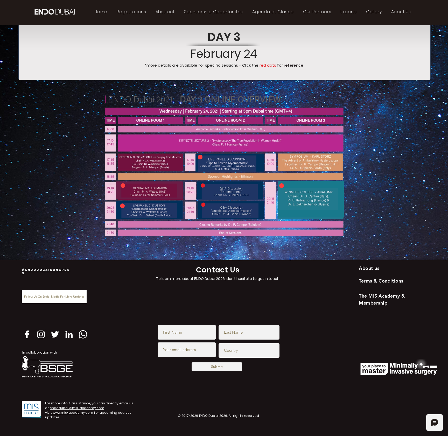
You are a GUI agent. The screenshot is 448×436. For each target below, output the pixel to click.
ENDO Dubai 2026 (213, 415)
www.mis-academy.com (72, 412)
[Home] (123, 185)
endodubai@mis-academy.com (77, 408)
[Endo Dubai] (41, 334)
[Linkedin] (69, 334)
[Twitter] (55, 334)
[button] (148, 190)
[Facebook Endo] (27, 334)
